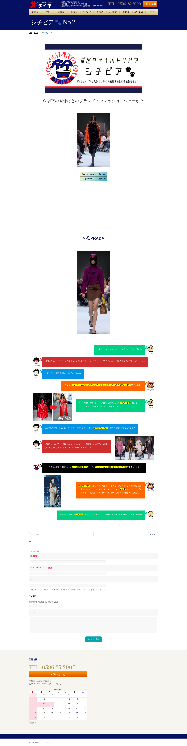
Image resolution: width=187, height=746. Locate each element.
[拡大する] (151, 438)
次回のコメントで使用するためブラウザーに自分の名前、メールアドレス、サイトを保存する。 (68, 590)
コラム (152, 12)
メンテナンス (87, 12)
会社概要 (126, 12)
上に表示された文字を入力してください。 (45, 602)
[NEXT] (85, 689)
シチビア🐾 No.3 (151, 534)
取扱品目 (74, 12)
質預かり (35, 12)
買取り (48, 12)
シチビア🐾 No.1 (36, 534)
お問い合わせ (149, 4)
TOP (30, 33)
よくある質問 (113, 12)
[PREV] (31, 689)
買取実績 (100, 12)
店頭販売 (61, 12)
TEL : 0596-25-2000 (124, 4)
